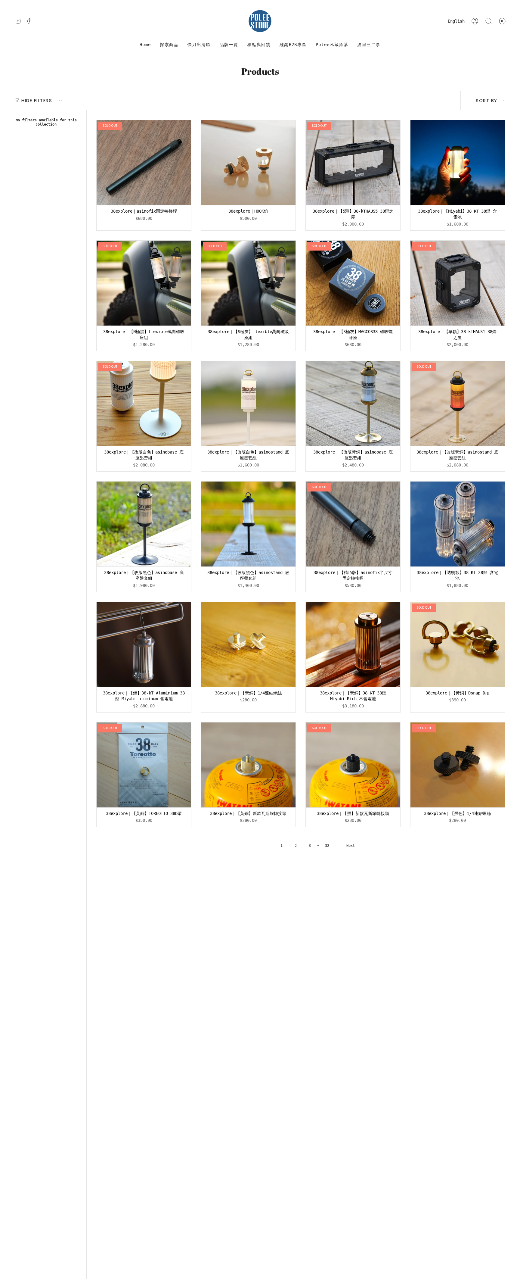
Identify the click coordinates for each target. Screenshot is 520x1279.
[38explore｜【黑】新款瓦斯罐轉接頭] (353, 764)
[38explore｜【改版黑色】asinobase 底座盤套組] (144, 524)
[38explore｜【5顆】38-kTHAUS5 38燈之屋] (353, 162)
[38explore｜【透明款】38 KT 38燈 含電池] (457, 524)
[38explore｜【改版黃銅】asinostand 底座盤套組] (457, 403)
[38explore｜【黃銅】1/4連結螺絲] (248, 644)
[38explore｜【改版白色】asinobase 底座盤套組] (144, 403)
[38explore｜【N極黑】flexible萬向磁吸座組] (144, 283)
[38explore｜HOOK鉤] (248, 162)
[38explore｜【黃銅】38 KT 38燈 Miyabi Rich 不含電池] (353, 644)
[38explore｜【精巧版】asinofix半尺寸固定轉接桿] (353, 524)
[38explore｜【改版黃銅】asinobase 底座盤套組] (353, 403)
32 (327, 846)
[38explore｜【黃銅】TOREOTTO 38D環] (144, 764)
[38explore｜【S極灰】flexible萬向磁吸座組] (248, 283)
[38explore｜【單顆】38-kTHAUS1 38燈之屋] (457, 283)
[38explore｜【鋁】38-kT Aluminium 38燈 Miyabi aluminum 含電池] (144, 644)
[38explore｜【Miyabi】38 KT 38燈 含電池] (457, 162)
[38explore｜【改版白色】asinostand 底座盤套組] (248, 403)
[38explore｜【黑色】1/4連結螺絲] (457, 764)
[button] (169, 45)
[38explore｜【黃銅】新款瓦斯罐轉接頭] (248, 764)
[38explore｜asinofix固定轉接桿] (144, 162)
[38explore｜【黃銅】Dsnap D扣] (457, 644)
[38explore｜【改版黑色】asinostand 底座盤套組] (248, 524)
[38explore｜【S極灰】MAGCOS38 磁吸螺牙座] (353, 283)
